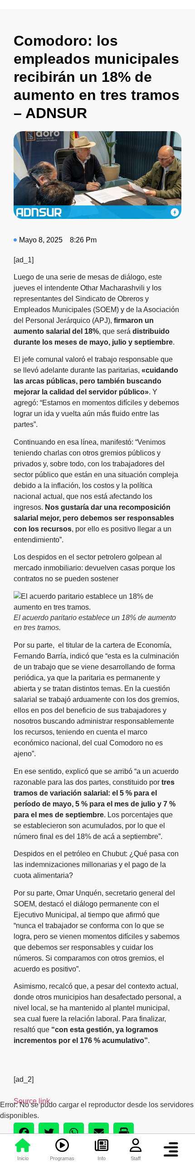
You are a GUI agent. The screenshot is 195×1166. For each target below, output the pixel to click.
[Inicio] (22, 1145)
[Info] (101, 1145)
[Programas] (62, 1145)
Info (102, 1158)
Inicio (23, 1158)
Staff (136, 1158)
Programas (62, 1158)
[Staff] (135, 1145)
